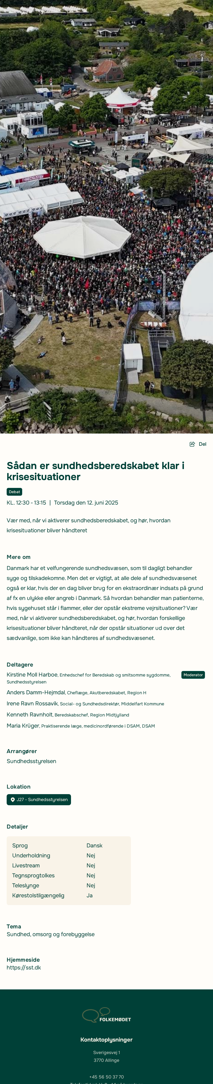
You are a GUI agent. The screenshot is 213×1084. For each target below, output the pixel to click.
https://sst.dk (24, 967)
